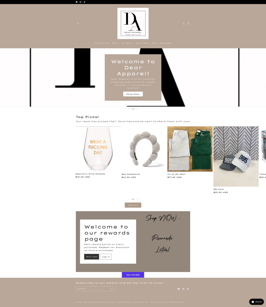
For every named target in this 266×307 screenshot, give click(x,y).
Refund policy (125, 302)
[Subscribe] (111, 288)
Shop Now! (133, 94)
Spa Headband (130, 174)
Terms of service (159, 302)
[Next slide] (137, 109)
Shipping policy (177, 302)
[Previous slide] (128, 109)
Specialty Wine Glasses (90, 174)
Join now (91, 257)
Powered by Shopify (106, 302)
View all (133, 205)
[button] (78, 23)
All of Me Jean (176, 174)
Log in (106, 257)
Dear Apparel (89, 302)
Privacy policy (141, 302)
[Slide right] (137, 199)
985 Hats (218, 189)
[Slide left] (128, 199)
